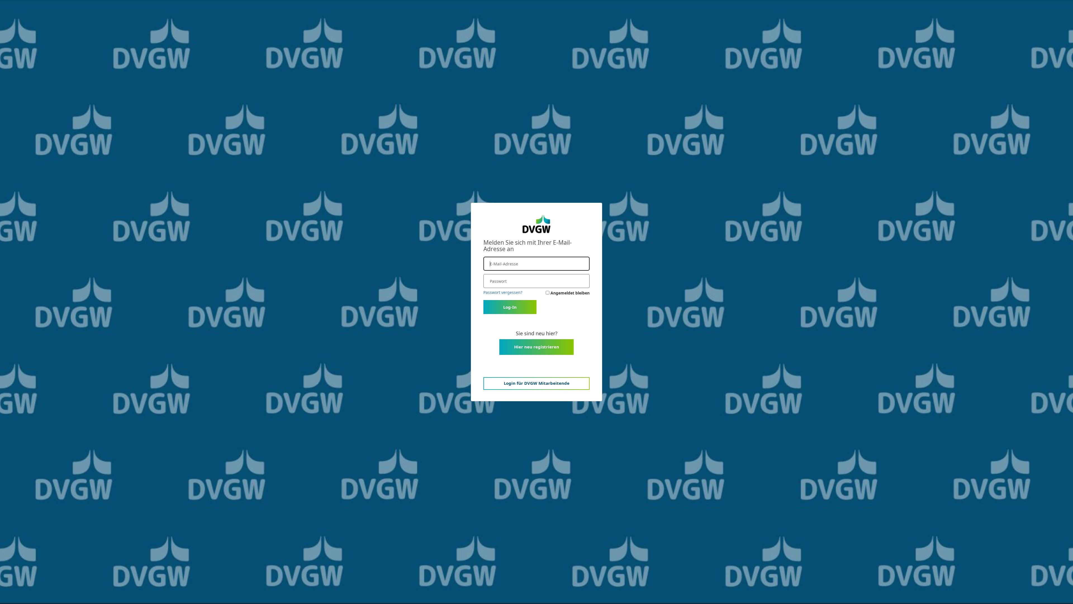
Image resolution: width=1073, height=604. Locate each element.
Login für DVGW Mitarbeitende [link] (536, 383)
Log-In (510, 307)
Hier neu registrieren (536, 347)
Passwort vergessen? (502, 292)
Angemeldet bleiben (570, 293)
